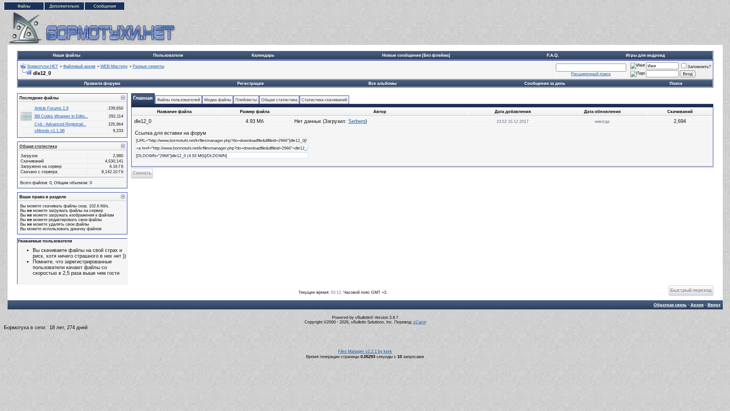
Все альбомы (382, 83)
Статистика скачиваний (324, 99)
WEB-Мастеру (114, 66)
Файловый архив (79, 66)
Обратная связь (670, 305)
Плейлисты (246, 99)
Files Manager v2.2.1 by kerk (365, 351)
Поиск (676, 83)
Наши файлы (66, 55)
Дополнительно (64, 6)
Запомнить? (699, 66)
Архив (697, 305)
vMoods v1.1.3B (50, 130)
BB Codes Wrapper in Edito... (61, 116)
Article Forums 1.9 (51, 108)
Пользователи (168, 55)
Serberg (356, 121)
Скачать (142, 173)
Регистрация (250, 83)
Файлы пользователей (178, 99)
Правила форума (102, 83)
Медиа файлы (217, 99)
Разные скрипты (148, 66)
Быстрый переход (691, 290)
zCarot (419, 322)
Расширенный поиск (591, 74)
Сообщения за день (544, 83)
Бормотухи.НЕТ (42, 66)
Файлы (23, 6)
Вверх (714, 305)
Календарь (263, 55)
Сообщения (105, 6)
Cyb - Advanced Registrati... (60, 124)
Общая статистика (38, 146)
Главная (143, 98)
